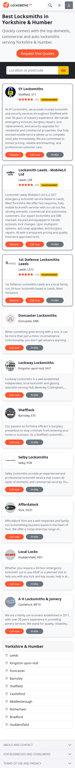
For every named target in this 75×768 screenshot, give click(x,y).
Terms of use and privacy (22, 763)
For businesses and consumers (26, 754)
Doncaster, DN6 (28, 321)
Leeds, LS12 (26, 269)
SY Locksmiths (30, 88)
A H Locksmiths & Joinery (39, 599)
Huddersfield (19, 725)
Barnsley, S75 (27, 416)
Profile (55, 154)
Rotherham (17, 709)
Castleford (17, 694)
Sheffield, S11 (27, 94)
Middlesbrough (20, 701)
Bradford (16, 717)
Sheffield (16, 686)
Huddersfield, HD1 (30, 557)
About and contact (18, 745)
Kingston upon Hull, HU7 (34, 368)
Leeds (13, 655)
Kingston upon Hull (23, 663)
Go (63, 70)
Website (14, 154)
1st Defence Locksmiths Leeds (38, 261)
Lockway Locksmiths (36, 362)
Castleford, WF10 (29, 604)
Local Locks (28, 551)
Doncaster (17, 671)
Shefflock (26, 410)
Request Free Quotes (37, 53)
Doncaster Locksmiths (37, 315)
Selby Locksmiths (33, 457)
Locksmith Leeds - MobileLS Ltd (42, 172)
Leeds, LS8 (25, 180)
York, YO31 (25, 510)
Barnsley (15, 678)
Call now (35, 154)
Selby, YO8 (25, 463)
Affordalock (28, 504)
